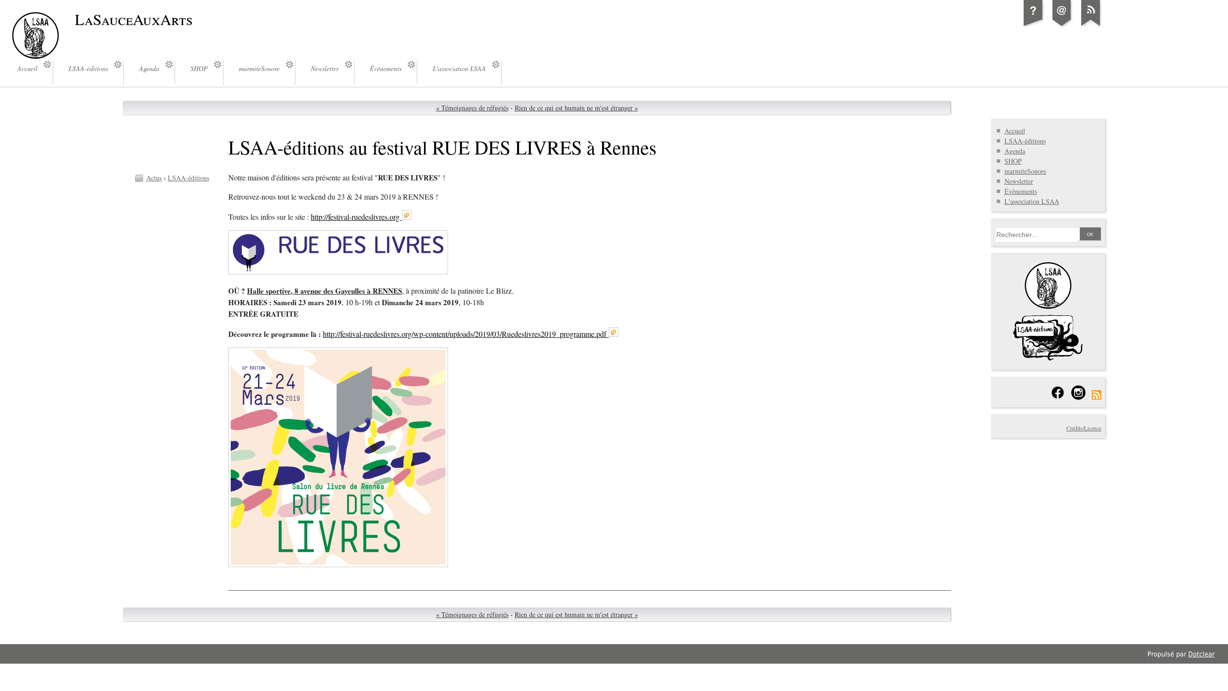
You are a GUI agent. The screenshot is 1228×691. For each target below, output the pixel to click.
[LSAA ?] (1033, 26)
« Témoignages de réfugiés (472, 107)
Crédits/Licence (1083, 428)
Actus (154, 177)
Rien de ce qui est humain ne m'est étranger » (576, 107)
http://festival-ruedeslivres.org (356, 217)
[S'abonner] (1090, 26)
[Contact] (1062, 26)
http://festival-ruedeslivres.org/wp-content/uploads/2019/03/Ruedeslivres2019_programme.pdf (466, 334)
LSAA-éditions (188, 177)
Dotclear (1201, 654)
